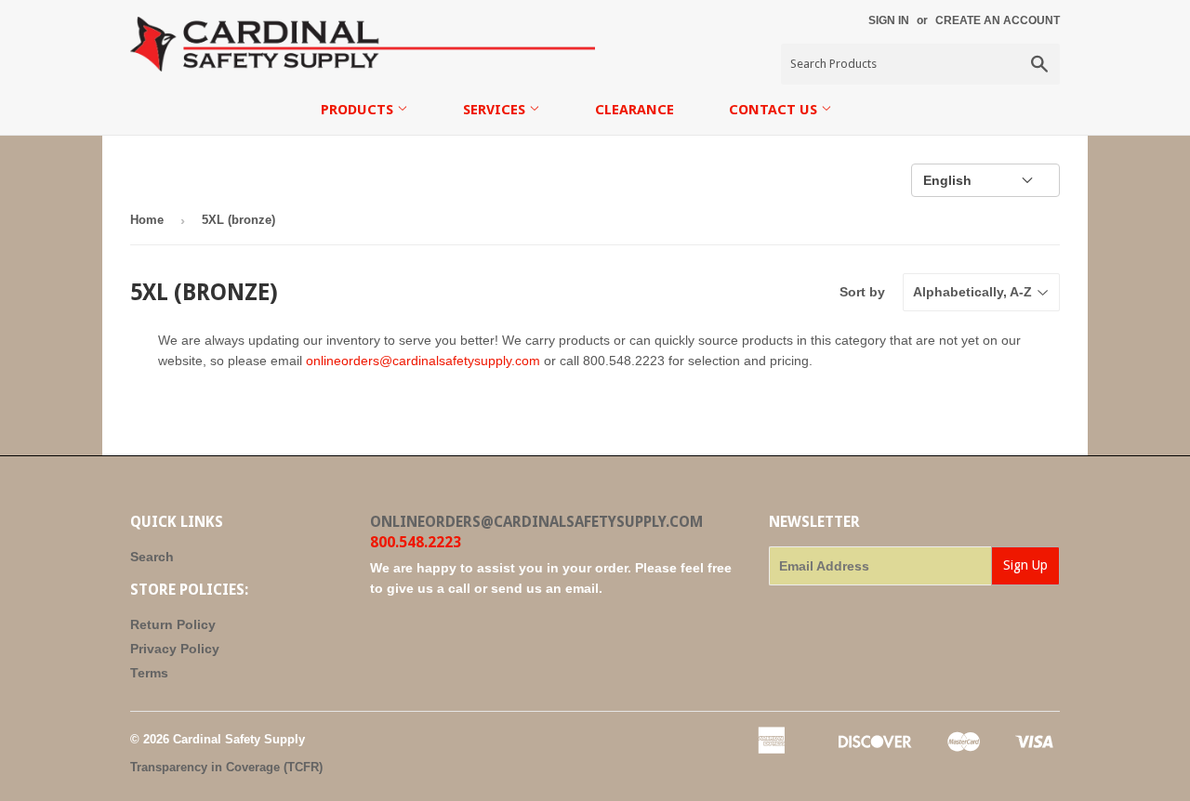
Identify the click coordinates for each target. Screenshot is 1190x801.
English (947, 180)
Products (359, 109)
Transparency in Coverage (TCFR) (226, 767)
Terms (149, 672)
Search (152, 556)
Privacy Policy (174, 648)
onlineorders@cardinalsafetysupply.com (423, 360)
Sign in (888, 20)
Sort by (862, 291)
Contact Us (775, 109)
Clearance (634, 109)
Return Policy (173, 624)
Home (147, 220)
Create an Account (997, 20)
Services (496, 109)
